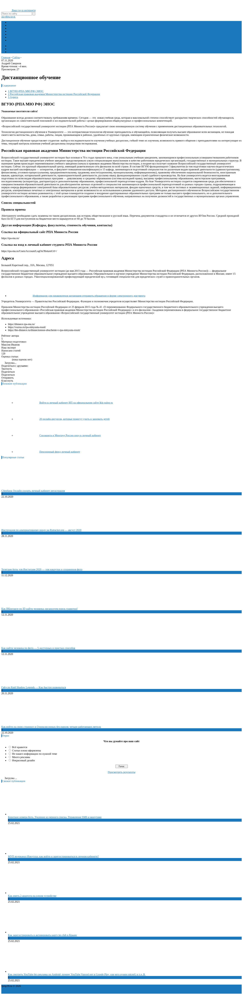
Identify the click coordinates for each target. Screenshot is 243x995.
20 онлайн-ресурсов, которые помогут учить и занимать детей (74, 419)
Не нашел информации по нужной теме (34, 753)
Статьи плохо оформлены (26, 750)
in (12, 16)
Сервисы (13, 34)
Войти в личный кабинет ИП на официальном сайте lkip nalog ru (76, 402)
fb (7, 16)
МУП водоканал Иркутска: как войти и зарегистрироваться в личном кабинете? (53, 856)
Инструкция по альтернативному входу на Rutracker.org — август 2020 (41, 530)
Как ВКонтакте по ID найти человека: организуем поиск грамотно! (39, 608)
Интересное (14, 40)
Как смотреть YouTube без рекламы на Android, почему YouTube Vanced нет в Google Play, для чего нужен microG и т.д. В (77, 974)
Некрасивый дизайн (23, 760)
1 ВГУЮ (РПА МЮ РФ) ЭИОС (26, 91)
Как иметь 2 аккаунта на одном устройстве (32, 895)
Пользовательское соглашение (75, 986)
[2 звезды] (4, 359)
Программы (14, 28)
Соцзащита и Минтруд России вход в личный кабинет (70, 435)
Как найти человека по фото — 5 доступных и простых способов (38, 648)
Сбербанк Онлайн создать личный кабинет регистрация (33, 490)
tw (9, 16)
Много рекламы (21, 757)
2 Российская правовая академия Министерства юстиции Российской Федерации (54, 94)
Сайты (11, 31)
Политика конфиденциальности (39, 986)
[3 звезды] (6, 359)
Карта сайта (99, 986)
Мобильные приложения (22, 25)
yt (5, 16)
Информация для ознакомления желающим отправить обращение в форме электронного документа (89, 295)
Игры (11, 22)
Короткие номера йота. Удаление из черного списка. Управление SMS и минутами (54, 817)
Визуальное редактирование (24, 51)
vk (14, 16)
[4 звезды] (8, 359)
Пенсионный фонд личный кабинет (59, 451)
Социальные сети (18, 37)
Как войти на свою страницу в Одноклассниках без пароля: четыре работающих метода (51, 726)
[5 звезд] (10, 359)
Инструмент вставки (19, 48)
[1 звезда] (2, 359)
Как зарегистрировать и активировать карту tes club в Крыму (42, 935)
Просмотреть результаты (121, 772)
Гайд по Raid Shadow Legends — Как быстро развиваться (33, 687)
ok (2, 16)
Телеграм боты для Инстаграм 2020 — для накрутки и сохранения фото (41, 569)
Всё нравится (19, 747)
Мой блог (13, 45)
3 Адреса (13, 97)
